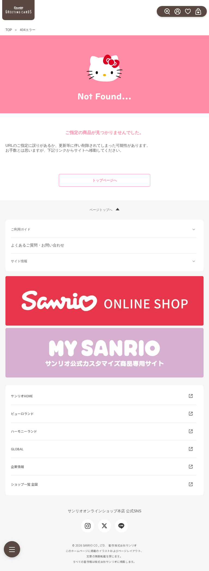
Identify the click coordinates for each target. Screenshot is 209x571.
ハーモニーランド (24, 431)
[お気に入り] (188, 11)
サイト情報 (19, 261)
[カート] (198, 11)
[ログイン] (177, 11)
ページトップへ (101, 210)
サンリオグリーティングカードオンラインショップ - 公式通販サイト (18, 10)
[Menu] (12, 549)
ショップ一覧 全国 (24, 484)
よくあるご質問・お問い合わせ (37, 245)
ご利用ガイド (20, 229)
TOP (8, 30)
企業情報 (17, 466)
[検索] (167, 11)
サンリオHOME (22, 396)
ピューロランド (22, 413)
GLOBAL (17, 449)
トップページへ (104, 180)
